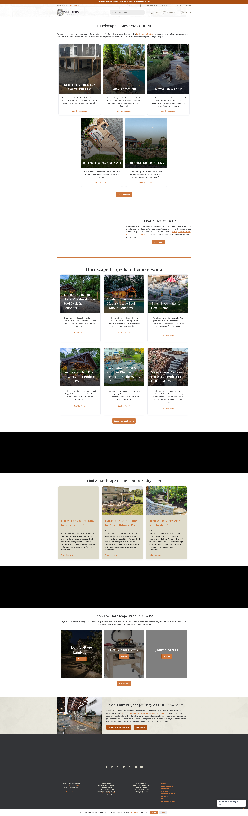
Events (188, 12)
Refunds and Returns (168, 801)
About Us (164, 5)
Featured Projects (167, 786)
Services (171, 12)
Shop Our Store (124, 683)
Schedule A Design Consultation (118, 727)
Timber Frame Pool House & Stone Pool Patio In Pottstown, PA (123, 303)
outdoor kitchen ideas (128, 713)
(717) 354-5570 (74, 5)
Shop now (81, 659)
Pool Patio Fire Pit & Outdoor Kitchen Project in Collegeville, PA (123, 374)
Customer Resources (168, 794)
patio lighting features (160, 713)
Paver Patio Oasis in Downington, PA (166, 305)
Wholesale (164, 791)
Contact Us (177, 5)
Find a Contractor (67, 555)
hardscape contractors (144, 34)
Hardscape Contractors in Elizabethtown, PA (121, 522)
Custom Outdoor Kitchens (116, 2)
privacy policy (135, 812)
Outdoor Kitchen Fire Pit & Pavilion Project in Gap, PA (78, 376)
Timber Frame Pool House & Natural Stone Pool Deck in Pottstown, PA (79, 301)
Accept (154, 812)
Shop (156, 12)
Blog (162, 799)
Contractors (165, 788)
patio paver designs (144, 713)
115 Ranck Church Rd (72, 785)
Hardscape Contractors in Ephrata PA (165, 522)
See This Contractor (79, 111)
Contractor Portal (150, 5)
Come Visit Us (140, 727)
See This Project (80, 333)
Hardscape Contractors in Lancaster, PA (77, 522)
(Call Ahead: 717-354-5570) (106, 793)
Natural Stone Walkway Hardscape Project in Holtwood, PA (167, 376)
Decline (163, 812)
